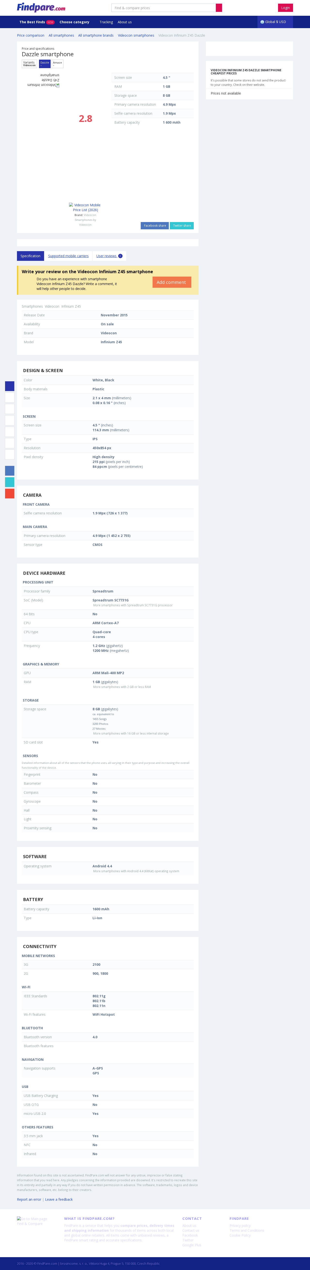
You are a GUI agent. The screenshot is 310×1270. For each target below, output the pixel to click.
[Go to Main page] (37, 1218)
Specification (30, 256)
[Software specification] (9, 432)
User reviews (108, 256)
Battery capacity (127, 122)
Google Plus (191, 1245)
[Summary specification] (9, 386)
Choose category (75, 22)
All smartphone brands (96, 35)
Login (285, 7)
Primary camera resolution (135, 104)
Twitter (188, 1240)
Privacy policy (240, 1225)
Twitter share (181, 226)
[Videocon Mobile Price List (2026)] (85, 207)
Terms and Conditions (247, 1230)
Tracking (106, 22)
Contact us (190, 1230)
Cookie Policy (240, 1235)
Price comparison (30, 35)
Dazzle (44, 64)
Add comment (172, 282)
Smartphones (32, 306)
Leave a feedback (59, 1199)
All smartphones (61, 35)
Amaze (57, 64)
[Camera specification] (9, 409)
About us (125, 22)
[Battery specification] (9, 443)
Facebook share (154, 226)
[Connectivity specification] (9, 454)
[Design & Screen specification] (9, 397)
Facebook (190, 1235)
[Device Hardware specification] (9, 420)
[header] (219, 8)
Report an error (29, 1199)
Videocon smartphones (136, 35)
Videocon (90, 215)
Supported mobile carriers (68, 256)
